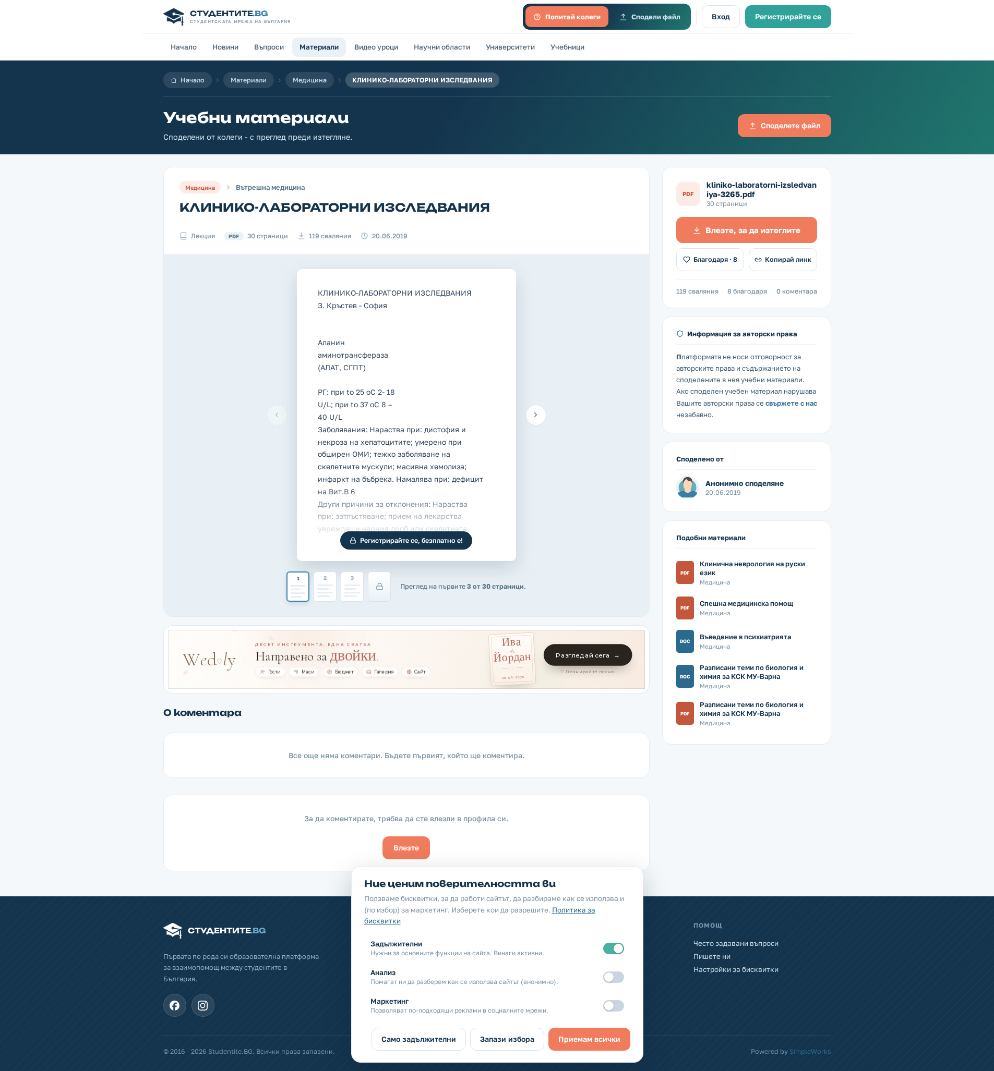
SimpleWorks (810, 1051)
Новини (225, 47)
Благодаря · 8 (715, 259)
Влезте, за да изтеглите (752, 230)
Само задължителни (418, 1039)
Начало (184, 47)
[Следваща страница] (535, 415)
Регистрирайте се (788, 16)
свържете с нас (791, 403)
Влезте (406, 847)
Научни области (442, 47)
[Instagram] (202, 1005)
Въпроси (269, 47)
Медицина (310, 80)
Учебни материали (256, 117)
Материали (319, 47)
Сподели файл (655, 17)
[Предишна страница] (277, 415)
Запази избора (507, 1039)
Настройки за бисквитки (736, 969)
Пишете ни (711, 956)
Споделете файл (790, 125)
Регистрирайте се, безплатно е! (411, 540)
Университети (510, 47)
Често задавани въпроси (736, 943)
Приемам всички (589, 1039)
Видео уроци (376, 47)
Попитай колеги (573, 17)
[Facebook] (174, 1005)
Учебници (567, 47)
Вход (721, 16)
